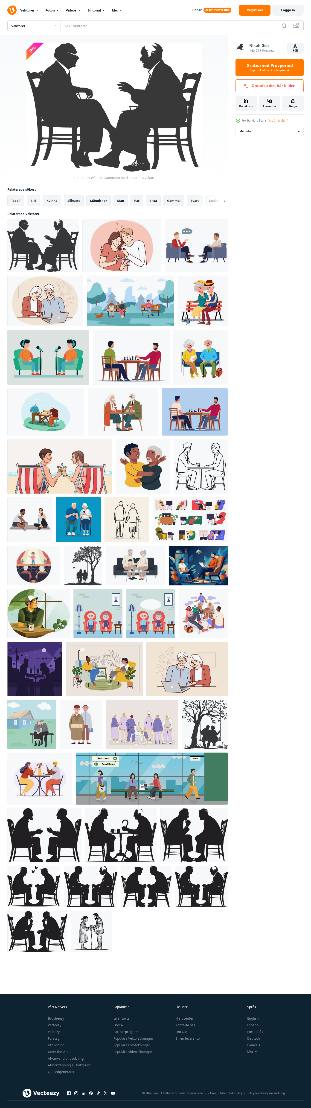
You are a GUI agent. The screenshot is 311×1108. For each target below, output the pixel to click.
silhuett (73, 200)
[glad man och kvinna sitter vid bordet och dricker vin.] (39, 779)
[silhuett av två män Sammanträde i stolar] (43, 245)
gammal (173, 200)
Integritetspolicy (231, 1093)
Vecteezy (54, 1025)
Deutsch (253, 1038)
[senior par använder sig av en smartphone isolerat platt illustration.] (78, 519)
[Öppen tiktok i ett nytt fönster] (98, 1093)
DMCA (118, 1025)
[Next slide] (220, 200)
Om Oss (181, 1031)
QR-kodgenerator (61, 1072)
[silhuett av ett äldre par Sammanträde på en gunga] (205, 724)
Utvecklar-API (58, 1052)
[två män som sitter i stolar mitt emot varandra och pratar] (196, 245)
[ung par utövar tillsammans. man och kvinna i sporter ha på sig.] (29, 519)
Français (253, 1045)
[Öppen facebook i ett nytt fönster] (69, 1093)
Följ (295, 50)
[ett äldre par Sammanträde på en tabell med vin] (123, 412)
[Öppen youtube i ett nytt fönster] (113, 1093)
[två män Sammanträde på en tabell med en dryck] (201, 466)
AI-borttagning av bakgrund (69, 1065)
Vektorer (27, 10)
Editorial (94, 10)
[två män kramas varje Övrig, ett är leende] (143, 466)
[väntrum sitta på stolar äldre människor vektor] (200, 357)
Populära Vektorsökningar (133, 1038)
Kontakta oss (185, 1025)
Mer (115, 10)
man (120, 200)
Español (253, 1025)
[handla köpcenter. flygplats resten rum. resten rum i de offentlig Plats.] (152, 779)
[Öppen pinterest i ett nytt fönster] (91, 1093)
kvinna (52, 200)
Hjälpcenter (184, 1018)
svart (195, 200)
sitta (153, 200)
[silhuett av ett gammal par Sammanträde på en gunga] (83, 565)
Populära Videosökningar (132, 1052)
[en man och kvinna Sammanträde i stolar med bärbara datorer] (198, 565)
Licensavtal (122, 1018)
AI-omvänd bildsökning (66, 1058)
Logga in (288, 10)
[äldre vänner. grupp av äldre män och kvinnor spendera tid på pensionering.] (142, 724)
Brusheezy (56, 1018)
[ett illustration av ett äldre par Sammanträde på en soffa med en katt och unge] (135, 565)
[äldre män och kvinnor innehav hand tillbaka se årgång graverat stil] (127, 519)
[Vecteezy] (12, 10)
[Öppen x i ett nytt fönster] (106, 1093)
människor (98, 200)
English (253, 1018)
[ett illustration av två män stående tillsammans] (81, 724)
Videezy (54, 1031)
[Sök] (284, 26)
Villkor (212, 1093)
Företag (54, 1038)
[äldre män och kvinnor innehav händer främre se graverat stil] (91, 931)
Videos (71, 10)
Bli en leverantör (188, 1038)
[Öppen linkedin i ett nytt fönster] (83, 1093)
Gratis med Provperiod (270, 67)
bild (33, 200)
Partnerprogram (126, 1031)
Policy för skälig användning (266, 1093)
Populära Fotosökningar (131, 1045)
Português (255, 1031)
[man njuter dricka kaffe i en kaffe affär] (38, 613)
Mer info (245, 131)
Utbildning (56, 1045)
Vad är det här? (278, 120)
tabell (15, 200)
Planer (197, 10)
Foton (50, 10)
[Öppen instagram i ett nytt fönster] (76, 1093)
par (137, 200)
